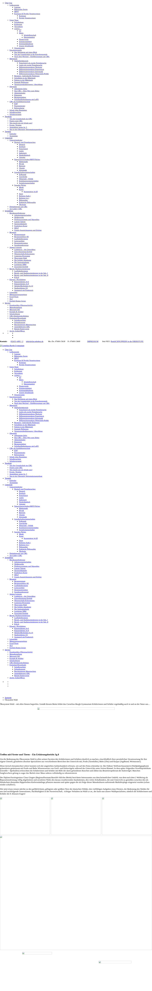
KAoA (16, 277)
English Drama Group (18, 301)
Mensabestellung (16, 307)
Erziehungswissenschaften (28, 181)
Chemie (22, 168)
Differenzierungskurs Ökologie (30, 67)
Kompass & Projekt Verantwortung (27, 14)
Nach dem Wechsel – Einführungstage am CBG (32, 57)
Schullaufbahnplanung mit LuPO (26, 99)
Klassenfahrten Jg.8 (21, 284)
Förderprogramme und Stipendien (26, 219)
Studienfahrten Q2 (21, 288)
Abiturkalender (19, 93)
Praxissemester (19, 106)
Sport (21, 194)
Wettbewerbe (19, 217)
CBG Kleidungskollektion (19, 316)
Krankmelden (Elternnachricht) (21, 305)
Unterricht (8, 138)
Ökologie (22, 204)
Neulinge (8, 117)
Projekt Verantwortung (27, 18)
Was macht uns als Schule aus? (21, 123)
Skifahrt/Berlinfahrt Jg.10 (23, 286)
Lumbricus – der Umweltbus (24, 249)
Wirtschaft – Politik (26, 179)
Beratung (13, 232)
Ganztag (17, 7)
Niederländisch (24, 155)
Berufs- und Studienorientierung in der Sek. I (31, 273)
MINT (16, 12)
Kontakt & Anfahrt (16, 312)
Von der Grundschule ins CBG (21, 119)
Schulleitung (19, 22)
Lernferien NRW (20, 264)
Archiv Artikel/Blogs (17, 331)
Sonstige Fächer (20, 185)
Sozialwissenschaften (27, 183)
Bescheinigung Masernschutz (25, 325)
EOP (16, 104)
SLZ (11, 299)
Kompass (22, 16)
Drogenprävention (21, 243)
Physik (21, 164)
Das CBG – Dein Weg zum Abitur (26, 91)
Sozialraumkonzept (21, 245)
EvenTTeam (14, 297)
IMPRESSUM (92, 341)
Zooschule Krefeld (21, 267)
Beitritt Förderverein (21, 329)
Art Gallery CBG (16, 209)
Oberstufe (13, 87)
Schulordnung (15, 314)
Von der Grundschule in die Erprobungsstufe (30, 54)
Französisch (23, 149)
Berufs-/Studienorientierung (20, 269)
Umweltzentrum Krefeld (23, 252)
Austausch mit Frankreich (23, 290)
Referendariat (19, 108)
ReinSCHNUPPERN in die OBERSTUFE (127, 341)
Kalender (13, 134)
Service (7, 303)
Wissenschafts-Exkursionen (24, 254)
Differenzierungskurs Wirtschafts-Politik (34, 74)
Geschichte (23, 177)
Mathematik (23, 162)
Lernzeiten (13, 292)
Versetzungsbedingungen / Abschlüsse (28, 84)
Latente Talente (20, 222)
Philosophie (23, 200)
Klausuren (18, 95)
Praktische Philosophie (27, 202)
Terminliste (14, 136)
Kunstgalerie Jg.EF (31, 192)
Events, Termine (15, 125)
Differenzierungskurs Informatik (31, 72)
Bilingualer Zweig (21, 9)
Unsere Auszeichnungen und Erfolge (28, 230)
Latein (21, 151)
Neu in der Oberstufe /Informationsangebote (26, 129)
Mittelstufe (13, 59)
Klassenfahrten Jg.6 (21, 282)
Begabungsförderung (17, 213)
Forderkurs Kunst (20, 226)
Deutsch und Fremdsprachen (25, 142)
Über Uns (8, 3)
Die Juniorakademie (21, 262)
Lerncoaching (19, 241)
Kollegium (18, 24)
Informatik (23, 170)
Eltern (21, 33)
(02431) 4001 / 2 (17, 341)
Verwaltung (18, 27)
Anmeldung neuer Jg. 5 (18, 127)
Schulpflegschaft (30, 35)
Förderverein (23, 39)
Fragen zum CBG (16, 121)
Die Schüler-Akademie (22, 260)
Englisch (22, 147)
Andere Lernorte (16, 247)
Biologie (22, 166)
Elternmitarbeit (29, 37)
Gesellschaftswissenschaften (24, 172)
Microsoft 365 (15, 310)
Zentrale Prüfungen (21, 82)
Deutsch (22, 144)
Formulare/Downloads (18, 318)
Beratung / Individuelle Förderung (27, 76)
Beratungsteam (19, 234)
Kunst (21, 189)
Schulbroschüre (15, 112)
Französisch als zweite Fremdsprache (32, 63)
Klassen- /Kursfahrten (18, 280)
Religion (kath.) (25, 196)
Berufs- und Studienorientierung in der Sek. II (31, 275)
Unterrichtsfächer (16, 140)
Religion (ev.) (24, 198)
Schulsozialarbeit (25, 42)
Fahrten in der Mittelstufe (23, 80)
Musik (21, 187)
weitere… (17, 29)
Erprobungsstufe (16, 50)
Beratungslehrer (20, 97)
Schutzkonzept (19, 322)
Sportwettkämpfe (20, 224)
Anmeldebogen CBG (22, 327)
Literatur (22, 157)
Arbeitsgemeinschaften (22, 215)
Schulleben (9, 211)
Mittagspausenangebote (18, 295)
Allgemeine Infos (20, 89)
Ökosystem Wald (20, 258)
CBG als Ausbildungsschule (20, 102)
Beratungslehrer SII (21, 237)
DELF (16, 228)
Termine (8, 132)
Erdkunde (22, 174)
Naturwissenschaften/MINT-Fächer (27, 159)
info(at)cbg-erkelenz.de (34, 341)
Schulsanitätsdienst (26, 44)
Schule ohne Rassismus (18, 110)
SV (20, 31)
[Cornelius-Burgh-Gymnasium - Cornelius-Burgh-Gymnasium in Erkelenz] (12, 346)
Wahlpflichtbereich (21, 61)
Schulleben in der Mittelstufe (25, 78)
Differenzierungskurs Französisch (31, 69)
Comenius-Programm (22, 256)
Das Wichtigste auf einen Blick (25, 52)
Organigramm (19, 48)
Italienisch (23, 153)
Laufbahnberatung (21, 239)
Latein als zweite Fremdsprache (30, 65)
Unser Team (14, 20)
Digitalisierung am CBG (18, 207)
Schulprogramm (15, 114)
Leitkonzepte (14, 5)
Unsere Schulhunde (26, 46)
